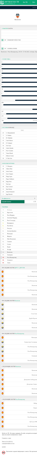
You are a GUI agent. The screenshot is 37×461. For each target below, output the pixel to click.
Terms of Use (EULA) (7, 441)
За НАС (4, 447)
